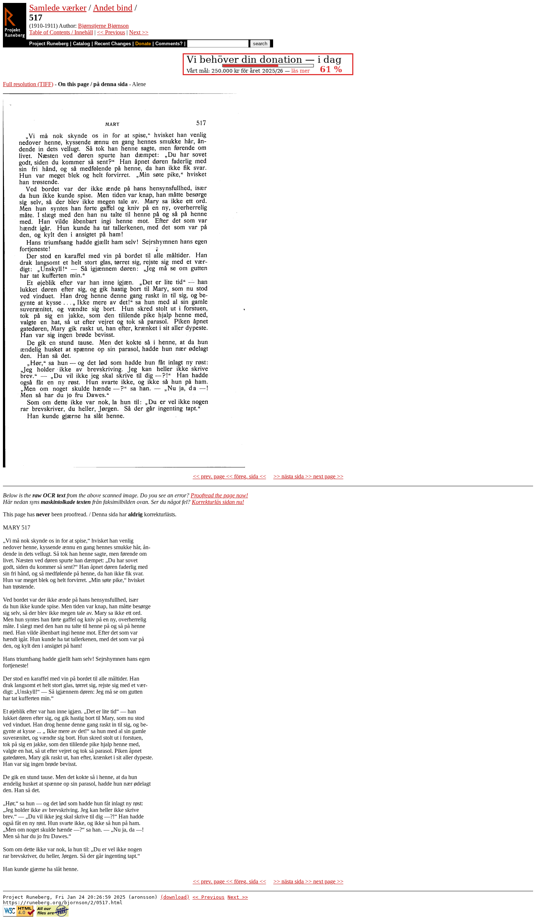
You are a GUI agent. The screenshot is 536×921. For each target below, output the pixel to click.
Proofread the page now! (219, 495)
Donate (143, 43)
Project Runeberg (49, 43)
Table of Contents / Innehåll (61, 32)
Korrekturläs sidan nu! (218, 502)
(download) (175, 897)
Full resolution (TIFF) (28, 84)
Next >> (138, 32)
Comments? (169, 43)
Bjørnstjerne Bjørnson (103, 26)
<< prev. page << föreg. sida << (229, 476)
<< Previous (111, 32)
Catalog (81, 43)
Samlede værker (57, 7)
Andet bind (112, 7)
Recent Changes (112, 43)
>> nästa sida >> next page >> (308, 476)
